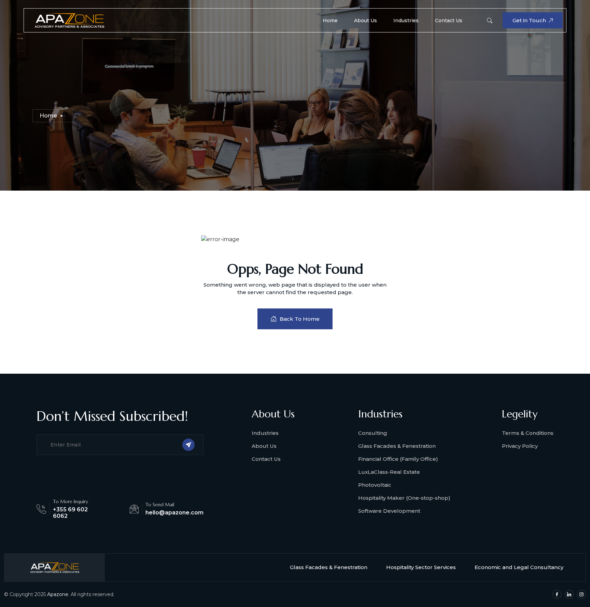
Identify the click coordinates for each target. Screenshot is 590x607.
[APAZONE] (69, 20)
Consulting (372, 433)
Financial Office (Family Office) (398, 459)
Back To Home (300, 319)
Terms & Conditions (527, 433)
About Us (365, 20)
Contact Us (448, 20)
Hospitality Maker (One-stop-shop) (404, 498)
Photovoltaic (374, 485)
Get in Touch (529, 20)
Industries (406, 20)
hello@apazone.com (174, 512)
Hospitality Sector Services (421, 567)
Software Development (389, 511)
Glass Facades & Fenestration (397, 446)
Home (330, 20)
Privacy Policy (520, 446)
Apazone (57, 594)
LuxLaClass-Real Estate (389, 472)
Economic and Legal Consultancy (519, 567)
